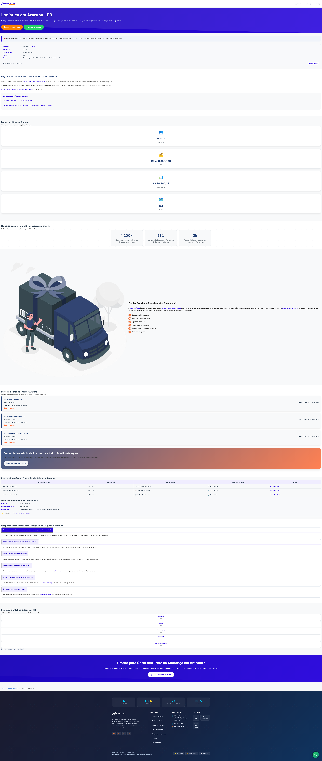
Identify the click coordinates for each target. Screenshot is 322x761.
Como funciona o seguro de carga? (15, 553)
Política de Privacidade (118, 752)
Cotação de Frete (157, 716)
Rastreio (307, 4)
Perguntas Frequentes (31, 105)
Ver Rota (273, 486)
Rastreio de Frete (157, 721)
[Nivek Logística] (8, 3)
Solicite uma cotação (46, 583)
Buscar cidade (313, 63)
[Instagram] (124, 733)
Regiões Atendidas (13, 688)
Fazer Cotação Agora (12, 27)
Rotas (162, 725)
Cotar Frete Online (11, 101)
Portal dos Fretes (196, 725)
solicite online (56, 571)
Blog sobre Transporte (13, 105)
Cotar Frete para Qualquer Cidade (13, 649)
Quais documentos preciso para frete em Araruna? (20, 542)
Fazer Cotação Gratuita (161, 675)
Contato (317, 4)
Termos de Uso (130, 752)
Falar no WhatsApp (34, 27)
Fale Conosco (47, 105)
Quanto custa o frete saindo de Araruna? (16, 565)
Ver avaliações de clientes (22, 513)
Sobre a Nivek (156, 742)
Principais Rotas (26, 101)
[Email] (114, 733)
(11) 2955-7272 (178, 723)
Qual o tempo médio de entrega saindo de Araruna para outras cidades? (27, 530)
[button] (119, 733)
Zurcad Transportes (205, 717)
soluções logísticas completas (171, 308)
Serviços (154, 725)
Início (3, 688)
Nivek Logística (135, 308)
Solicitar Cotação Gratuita (16, 463)
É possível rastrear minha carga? (14, 589)
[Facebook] (129, 733)
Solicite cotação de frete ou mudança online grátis (16, 89)
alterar (35, 46)
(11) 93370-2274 (179, 726)
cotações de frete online (290, 308)
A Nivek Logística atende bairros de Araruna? (18, 577)
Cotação (298, 4)
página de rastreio (45, 594)
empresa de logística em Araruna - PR (34, 82)
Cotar (278, 486)
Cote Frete (196, 717)
